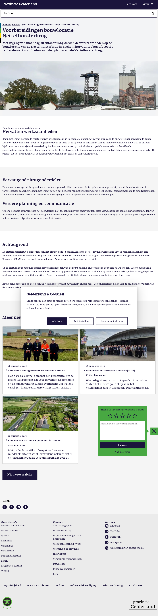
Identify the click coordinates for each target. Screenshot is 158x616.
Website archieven (38, 585)
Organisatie (7, 551)
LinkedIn (115, 526)
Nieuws (16, 25)
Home (6, 25)
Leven (4, 561)
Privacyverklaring (112, 585)
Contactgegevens (62, 526)
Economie (6, 541)
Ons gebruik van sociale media (127, 548)
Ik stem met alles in (112, 321)
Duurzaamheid (9, 531)
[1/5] (110, 415)
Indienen (122, 445)
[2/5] (116, 415)
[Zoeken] (153, 13)
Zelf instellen (81, 321)
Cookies (59, 585)
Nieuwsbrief (59, 554)
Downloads (59, 564)
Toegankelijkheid (11, 585)
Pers (55, 574)
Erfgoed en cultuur (11, 566)
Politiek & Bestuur (11, 556)
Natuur (5, 536)
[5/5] (135, 415)
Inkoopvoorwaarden (64, 569)
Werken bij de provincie (66, 549)
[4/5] (129, 415)
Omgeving (7, 546)
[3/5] (122, 415)
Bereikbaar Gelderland (13, 526)
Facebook (115, 537)
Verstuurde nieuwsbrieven (67, 559)
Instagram (116, 542)
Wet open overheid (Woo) (67, 544)
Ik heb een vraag (62, 531)
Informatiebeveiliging (83, 585)
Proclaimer (135, 585)
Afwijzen (57, 321)
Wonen (5, 571)
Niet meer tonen (122, 451)
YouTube (115, 531)
